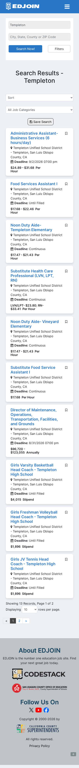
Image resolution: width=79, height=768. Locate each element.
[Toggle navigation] (67, 7)
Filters (59, 49)
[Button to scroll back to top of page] (73, 754)
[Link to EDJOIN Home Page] (23, 7)
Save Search (41, 122)
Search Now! (25, 49)
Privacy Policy (39, 746)
